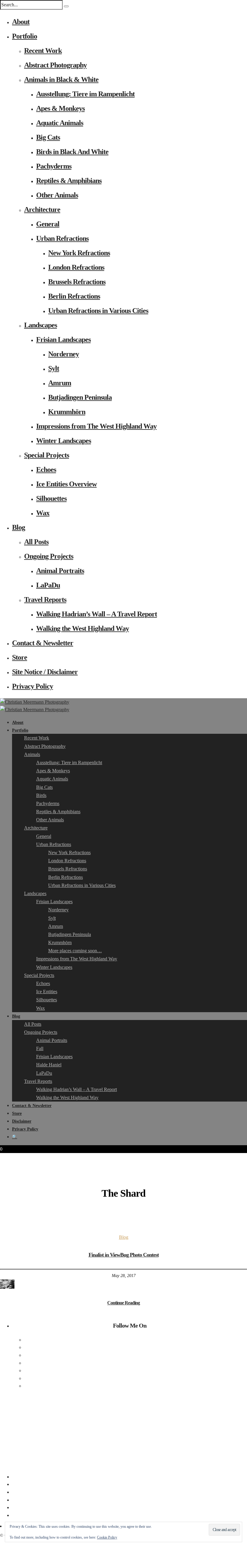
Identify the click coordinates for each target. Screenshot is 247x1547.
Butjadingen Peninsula (80, 397)
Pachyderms (53, 166)
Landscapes (40, 325)
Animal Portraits (60, 571)
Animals (32, 754)
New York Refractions (79, 253)
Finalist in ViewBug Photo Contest (124, 1255)
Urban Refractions (62, 238)
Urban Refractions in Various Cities (98, 311)
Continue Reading (123, 1302)
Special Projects (46, 455)
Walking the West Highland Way (82, 628)
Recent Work (43, 50)
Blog (18, 527)
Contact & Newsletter (42, 643)
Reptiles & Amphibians (69, 180)
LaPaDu (48, 585)
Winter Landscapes (63, 441)
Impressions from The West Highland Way (96, 426)
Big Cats (48, 137)
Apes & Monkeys (60, 108)
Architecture (42, 209)
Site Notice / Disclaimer (45, 672)
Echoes (46, 469)
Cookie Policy (107, 1537)
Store (19, 657)
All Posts (36, 542)
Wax (42, 513)
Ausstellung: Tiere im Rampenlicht (85, 94)
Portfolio (24, 36)
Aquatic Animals (59, 123)
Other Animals (57, 195)
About (21, 22)
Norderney (63, 354)
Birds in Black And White (72, 152)
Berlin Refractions (74, 296)
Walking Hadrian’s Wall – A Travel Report (96, 614)
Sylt (53, 368)
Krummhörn (66, 412)
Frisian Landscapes (63, 339)
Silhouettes (51, 498)
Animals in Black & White (61, 79)
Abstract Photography (55, 65)
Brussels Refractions (76, 282)
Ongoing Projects (48, 556)
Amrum (59, 383)
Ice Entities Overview (66, 484)
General (47, 224)
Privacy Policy (32, 686)
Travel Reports (45, 599)
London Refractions (76, 267)
